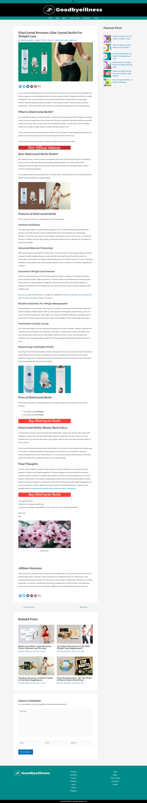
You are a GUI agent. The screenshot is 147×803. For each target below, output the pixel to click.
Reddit (73, 788)
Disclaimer (86, 18)
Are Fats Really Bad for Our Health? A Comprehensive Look (122, 56)
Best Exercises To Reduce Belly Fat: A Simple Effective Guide (122, 64)
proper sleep (53, 488)
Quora (73, 784)
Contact (96, 18)
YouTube (73, 772)
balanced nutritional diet (40, 488)
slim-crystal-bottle (61, 40)
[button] (73, 1)
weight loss (72, 40)
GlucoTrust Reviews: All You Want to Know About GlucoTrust (74, 679)
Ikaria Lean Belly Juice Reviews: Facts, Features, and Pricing (34, 647)
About (64, 18)
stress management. (69, 488)
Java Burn (33, 298)
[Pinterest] (31, 86)
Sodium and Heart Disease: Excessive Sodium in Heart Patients (122, 73)
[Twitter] (24, 86)
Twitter (73, 778)
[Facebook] (20, 86)
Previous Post (28, 607)
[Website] (81, 743)
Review (50, 40)
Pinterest (73, 781)
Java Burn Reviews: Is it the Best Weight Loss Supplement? (73, 647)
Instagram (73, 791)
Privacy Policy (75, 18)
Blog (57, 18)
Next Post (84, 607)
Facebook (73, 775)
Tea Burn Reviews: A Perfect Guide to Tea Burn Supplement (35, 679)
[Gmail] (39, 86)
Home (50, 18)
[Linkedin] (28, 86)
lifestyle (63, 93)
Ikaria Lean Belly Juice (74, 295)
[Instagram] (35, 86)
